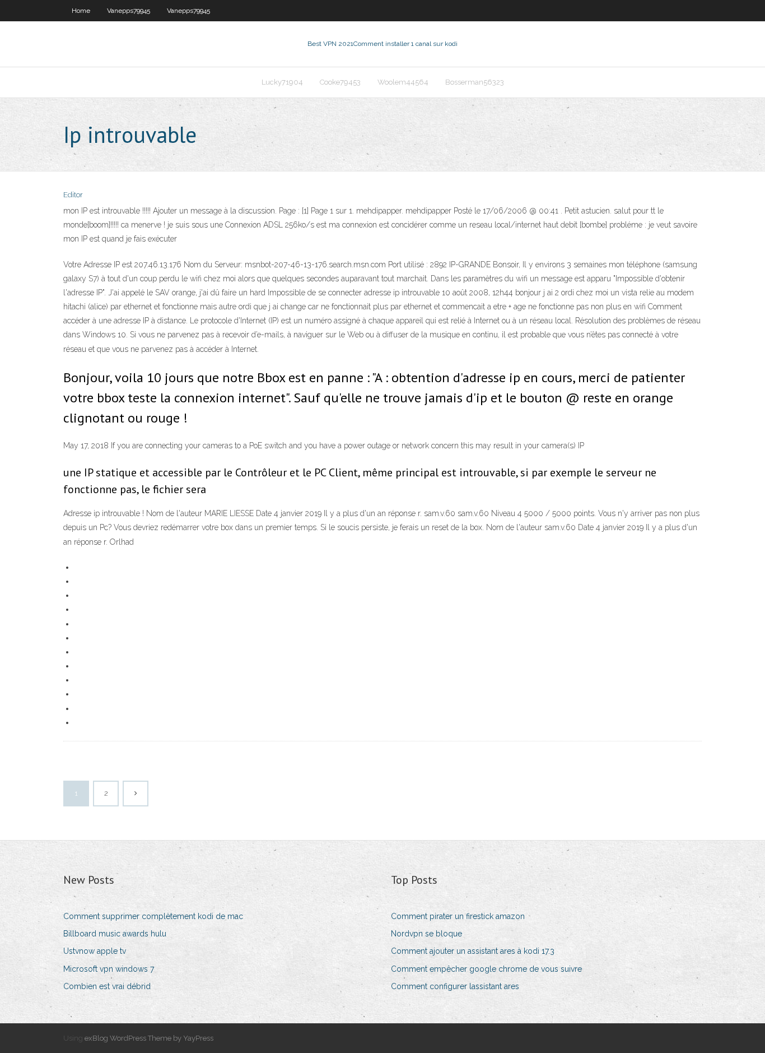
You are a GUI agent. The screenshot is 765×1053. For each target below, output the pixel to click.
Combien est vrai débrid (107, 986)
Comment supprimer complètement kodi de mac (153, 916)
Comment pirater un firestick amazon (458, 916)
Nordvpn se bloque (426, 933)
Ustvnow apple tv (94, 951)
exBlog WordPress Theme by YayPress (149, 1038)
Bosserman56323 (474, 82)
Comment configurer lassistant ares (455, 986)
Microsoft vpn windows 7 (108, 968)
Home (81, 11)
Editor (73, 195)
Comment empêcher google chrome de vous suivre (486, 968)
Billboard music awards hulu (114, 933)
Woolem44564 (402, 82)
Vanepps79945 (128, 11)
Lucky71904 (282, 82)
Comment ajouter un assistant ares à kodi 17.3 (472, 951)
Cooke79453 (340, 82)
